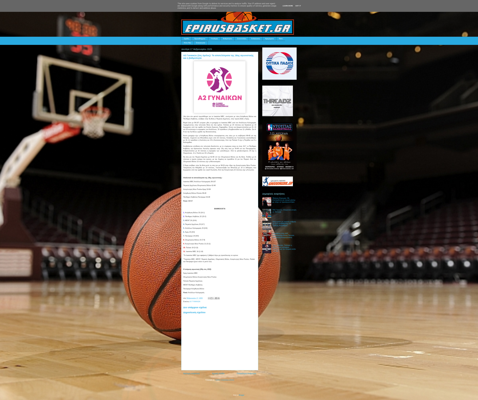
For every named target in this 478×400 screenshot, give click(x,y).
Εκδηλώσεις (255, 39)
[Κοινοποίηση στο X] (214, 298)
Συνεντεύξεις (241, 39)
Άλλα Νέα (187, 43)
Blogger (241, 395)
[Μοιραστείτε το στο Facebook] (216, 298)
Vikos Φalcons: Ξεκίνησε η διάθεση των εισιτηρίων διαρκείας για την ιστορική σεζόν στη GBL (284, 248)
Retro (281, 39)
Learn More (288, 6)
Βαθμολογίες (227, 39)
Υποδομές (214, 39)
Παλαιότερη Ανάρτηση (246, 373)
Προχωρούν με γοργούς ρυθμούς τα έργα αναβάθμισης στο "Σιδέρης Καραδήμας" (284, 223)
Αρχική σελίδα (218, 373)
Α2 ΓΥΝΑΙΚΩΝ (194, 301)
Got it (298, 6)
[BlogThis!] (211, 298)
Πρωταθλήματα (199, 39)
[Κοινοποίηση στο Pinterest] (218, 298)
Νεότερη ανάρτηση (191, 373)
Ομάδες (186, 39)
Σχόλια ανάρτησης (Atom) (224, 380)
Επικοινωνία (200, 43)
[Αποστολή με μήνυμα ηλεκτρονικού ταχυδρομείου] (209, 298)
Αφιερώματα (269, 39)
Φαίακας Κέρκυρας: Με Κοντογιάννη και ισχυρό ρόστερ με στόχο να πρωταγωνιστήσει (283, 200)
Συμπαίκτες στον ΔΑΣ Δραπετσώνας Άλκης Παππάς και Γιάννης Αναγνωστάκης (283, 235)
